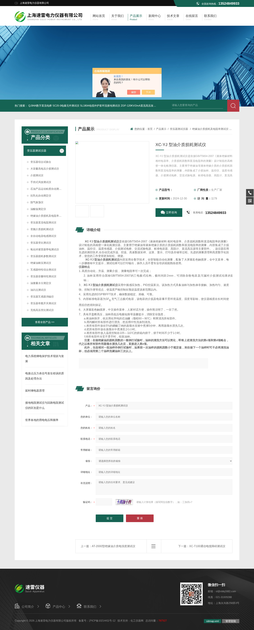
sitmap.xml (212, 621)
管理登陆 (230, 621)
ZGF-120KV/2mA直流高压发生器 (140, 105)
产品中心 (59, 606)
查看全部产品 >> (44, 322)
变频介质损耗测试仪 (42, 229)
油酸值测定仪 (38, 209)
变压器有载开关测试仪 (43, 303)
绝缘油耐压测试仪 (40, 262)
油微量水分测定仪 (40, 283)
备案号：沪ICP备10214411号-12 (97, 620)
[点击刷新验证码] (124, 502)
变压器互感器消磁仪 (42, 296)
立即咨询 (171, 212)
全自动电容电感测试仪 (43, 235)
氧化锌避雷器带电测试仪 (44, 249)
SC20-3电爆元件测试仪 (66, 105)
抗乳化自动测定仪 (40, 195)
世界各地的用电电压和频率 (41, 420)
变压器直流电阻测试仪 (43, 222)
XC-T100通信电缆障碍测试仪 (207, 546)
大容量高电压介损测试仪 (44, 168)
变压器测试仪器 (36, 150)
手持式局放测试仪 (40, 182)
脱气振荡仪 (36, 202)
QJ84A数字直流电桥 (40, 105)
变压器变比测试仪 (40, 242)
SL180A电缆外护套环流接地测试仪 (100, 105)
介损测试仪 (36, 175)
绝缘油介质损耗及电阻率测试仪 (48, 215)
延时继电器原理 (35, 390)
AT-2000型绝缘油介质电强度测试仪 (113, 546)
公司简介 (28, 606)
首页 (150, 128)
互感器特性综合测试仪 (43, 269)
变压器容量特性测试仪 (43, 276)
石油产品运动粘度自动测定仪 (47, 188)
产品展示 (161, 128)
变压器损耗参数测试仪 (43, 256)
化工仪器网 (136, 620)
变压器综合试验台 (40, 161)
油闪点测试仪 (38, 289)
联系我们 (90, 606)
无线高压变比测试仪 (42, 310)
